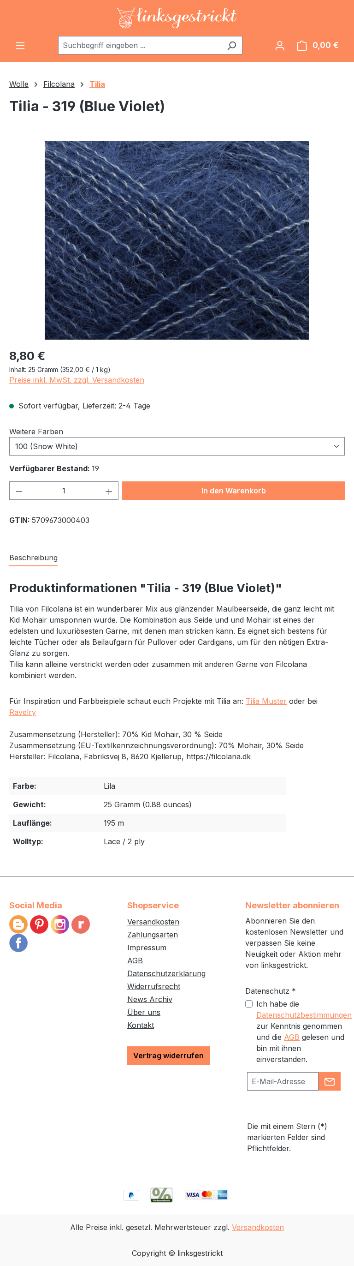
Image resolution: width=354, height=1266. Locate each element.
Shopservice (153, 905)
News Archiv (149, 999)
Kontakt (140, 1025)
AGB (135, 960)
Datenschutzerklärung (166, 973)
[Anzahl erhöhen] (109, 490)
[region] (177, 240)
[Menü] (20, 45)
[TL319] (177, 240)
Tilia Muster (266, 701)
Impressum (146, 947)
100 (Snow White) (46, 446)
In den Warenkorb (233, 490)
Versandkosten (153, 921)
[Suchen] (231, 45)
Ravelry (22, 712)
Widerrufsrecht (153, 986)
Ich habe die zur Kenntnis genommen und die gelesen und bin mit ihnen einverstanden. (304, 1031)
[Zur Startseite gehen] (177, 18)
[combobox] (139, 45)
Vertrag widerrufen (168, 1055)
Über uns (143, 1012)
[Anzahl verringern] (19, 490)
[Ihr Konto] (280, 45)
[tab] (33, 558)
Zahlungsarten (152, 934)
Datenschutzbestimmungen (304, 1015)
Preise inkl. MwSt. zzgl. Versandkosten (76, 379)
